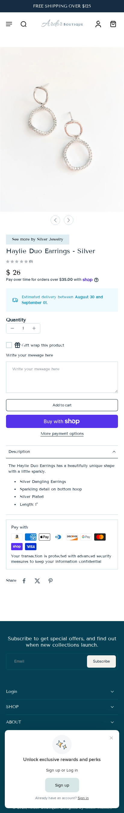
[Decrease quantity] (12, 328)
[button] (9, 24)
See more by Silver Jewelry (37, 239)
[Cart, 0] (111, 23)
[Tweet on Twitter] (37, 580)
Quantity (16, 320)
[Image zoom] (62, 129)
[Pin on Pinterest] (50, 580)
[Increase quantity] (34, 328)
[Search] (23, 24)
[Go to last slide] (55, 220)
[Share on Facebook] (24, 580)
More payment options (62, 434)
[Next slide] (68, 220)
